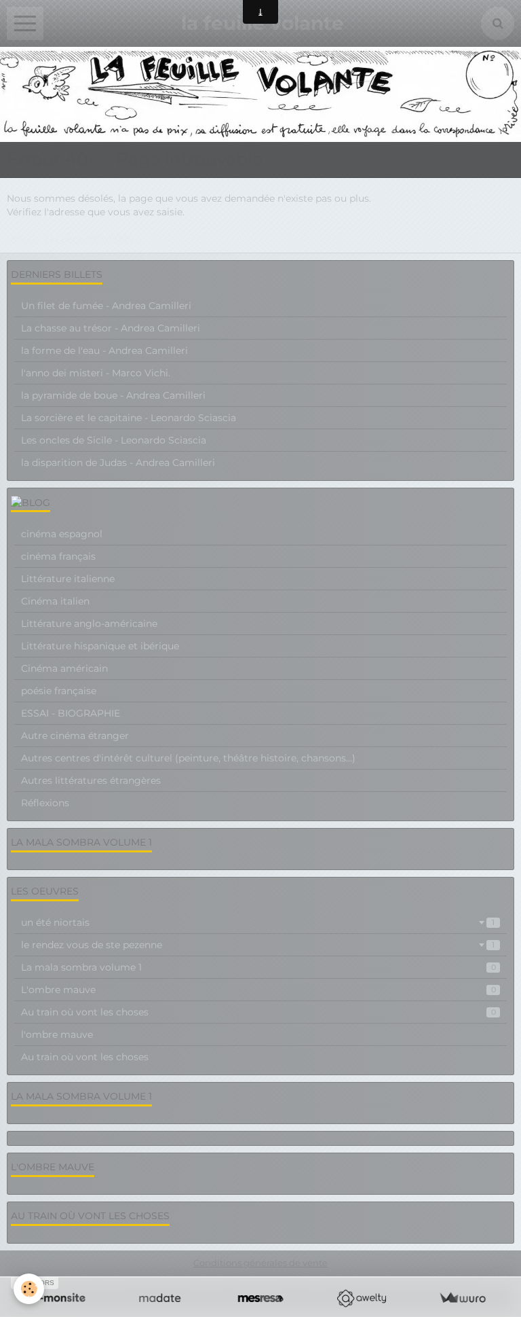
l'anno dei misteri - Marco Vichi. (95, 373)
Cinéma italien (55, 601)
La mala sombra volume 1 (258, 967)
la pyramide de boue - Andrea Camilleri (113, 395)
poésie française (58, 691)
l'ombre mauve (57, 1034)
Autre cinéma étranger (75, 735)
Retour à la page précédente (74, 239)
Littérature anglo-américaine (89, 623)
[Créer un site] (59, 1298)
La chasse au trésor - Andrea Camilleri (110, 328)
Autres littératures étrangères (91, 780)
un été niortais (258, 922)
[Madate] (160, 1298)
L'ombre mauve (258, 990)
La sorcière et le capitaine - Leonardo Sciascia (128, 418)
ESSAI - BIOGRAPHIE (70, 713)
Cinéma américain (64, 668)
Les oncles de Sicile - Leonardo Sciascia (113, 440)
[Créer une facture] (462, 1298)
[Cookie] (29, 1289)
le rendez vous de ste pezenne (258, 945)
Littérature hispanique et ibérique (100, 646)
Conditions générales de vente (260, 1263)
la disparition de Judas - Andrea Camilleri (118, 462)
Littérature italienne (68, 579)
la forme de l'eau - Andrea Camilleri (104, 350)
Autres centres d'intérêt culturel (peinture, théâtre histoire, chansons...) (188, 758)
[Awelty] (361, 1298)
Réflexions (45, 803)
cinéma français (58, 556)
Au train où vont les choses (258, 1012)
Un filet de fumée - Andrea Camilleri (106, 306)
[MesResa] (261, 1298)
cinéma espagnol (61, 534)
